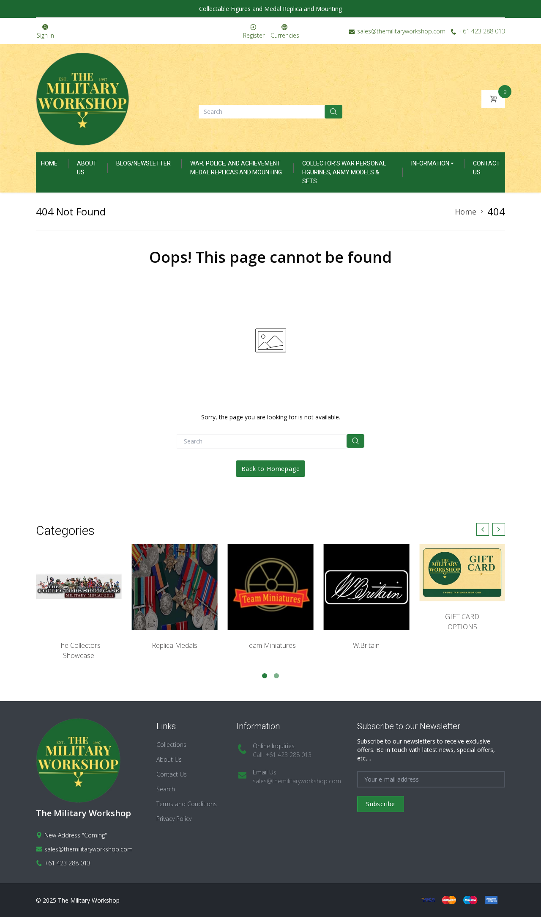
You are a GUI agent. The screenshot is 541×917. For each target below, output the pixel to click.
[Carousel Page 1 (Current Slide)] (264, 675)
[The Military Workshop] (82, 99)
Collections (171, 745)
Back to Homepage (270, 469)
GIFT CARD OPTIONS (462, 621)
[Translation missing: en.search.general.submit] (355, 441)
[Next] (498, 529)
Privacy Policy (173, 819)
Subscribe (380, 804)
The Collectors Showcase (79, 650)
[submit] (333, 111)
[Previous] (482, 529)
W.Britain (366, 645)
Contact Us (171, 774)
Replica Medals (174, 645)
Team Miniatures (270, 645)
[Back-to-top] (522, 900)
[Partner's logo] (79, 587)
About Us (169, 759)
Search (165, 789)
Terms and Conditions (186, 804)
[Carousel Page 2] (276, 675)
